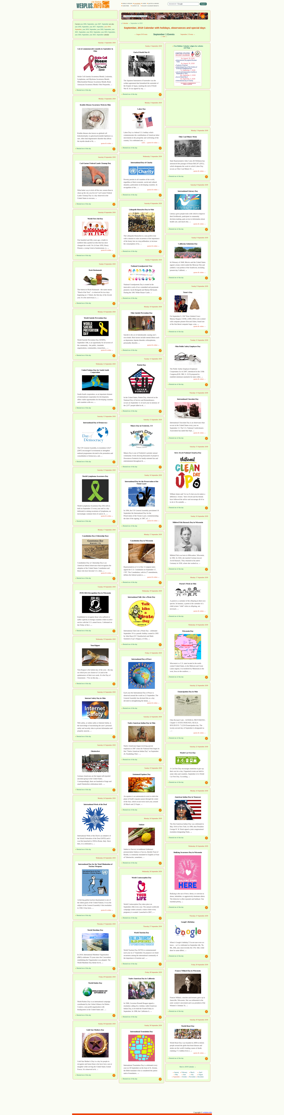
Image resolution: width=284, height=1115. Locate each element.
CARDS (144, 3)
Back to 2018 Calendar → (188, 1067)
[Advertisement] (95, 14)
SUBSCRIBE (125, 5)
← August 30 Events (140, 34)
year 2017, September (96, 27)
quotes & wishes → (107, 143)
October (184, 1077)
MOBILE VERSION (127, 3)
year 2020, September (104, 29)
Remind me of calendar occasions (135, 16)
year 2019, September (89, 29)
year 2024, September (82, 35)
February (184, 1072)
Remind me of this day (83, 90)
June (184, 1074)
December (200, 1077)
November (192, 1077)
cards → (144, 143)
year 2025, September (96, 35)
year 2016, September (82, 27)
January (176, 1072)
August (200, 1074)
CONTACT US (135, 5)
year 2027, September (102, 24)
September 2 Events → (187, 34)
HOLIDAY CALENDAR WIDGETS (150, 5)
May (176, 1074)
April (200, 1072)
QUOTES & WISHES (153, 3)
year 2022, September (93, 32)
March (192, 1072)
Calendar (125, 23)
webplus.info (207, 1112)
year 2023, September (108, 32)
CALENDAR (137, 3)
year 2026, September (87, 24)
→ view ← (163, 36)
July (192, 1074)
